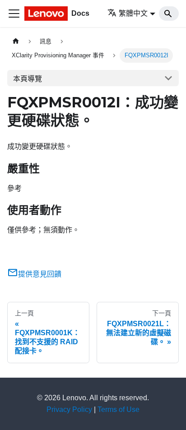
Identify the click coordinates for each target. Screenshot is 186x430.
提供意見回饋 (39, 274)
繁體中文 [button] (133, 13)
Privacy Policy (69, 409)
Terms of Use (119, 409)
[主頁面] (15, 41)
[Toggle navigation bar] (14, 13)
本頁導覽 (27, 79)
